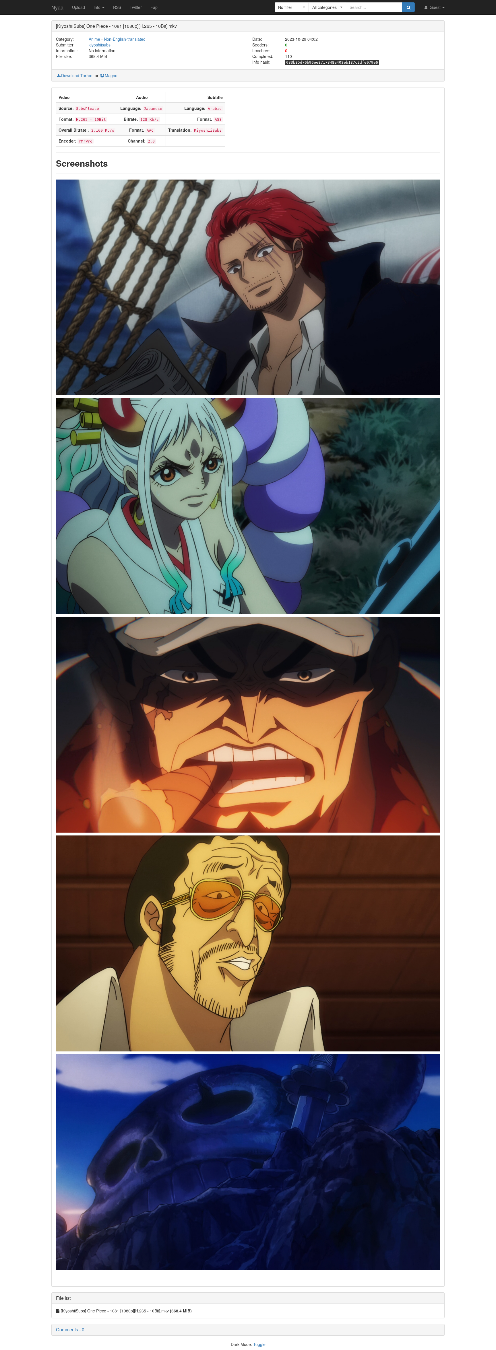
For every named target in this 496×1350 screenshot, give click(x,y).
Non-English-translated (125, 39)
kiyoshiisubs (100, 45)
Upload (78, 7)
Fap (154, 7)
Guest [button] (435, 7)
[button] (292, 7)
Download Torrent (77, 75)
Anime (94, 39)
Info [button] (98, 7)
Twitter (136, 7)
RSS (117, 7)
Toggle (259, 1344)
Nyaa (57, 7)
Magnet (112, 75)
